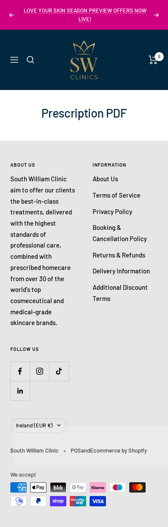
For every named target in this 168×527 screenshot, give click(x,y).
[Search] (30, 60)
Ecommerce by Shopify (118, 450)
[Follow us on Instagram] (39, 371)
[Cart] (153, 60)
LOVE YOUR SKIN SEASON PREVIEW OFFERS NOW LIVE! (85, 14)
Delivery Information (121, 271)
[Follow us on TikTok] (58, 371)
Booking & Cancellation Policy (120, 232)
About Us (105, 179)
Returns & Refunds (119, 255)
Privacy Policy (112, 211)
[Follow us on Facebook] (20, 371)
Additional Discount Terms (120, 292)
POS (76, 450)
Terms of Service (116, 195)
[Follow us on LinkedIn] (20, 390)
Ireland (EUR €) (34, 425)
